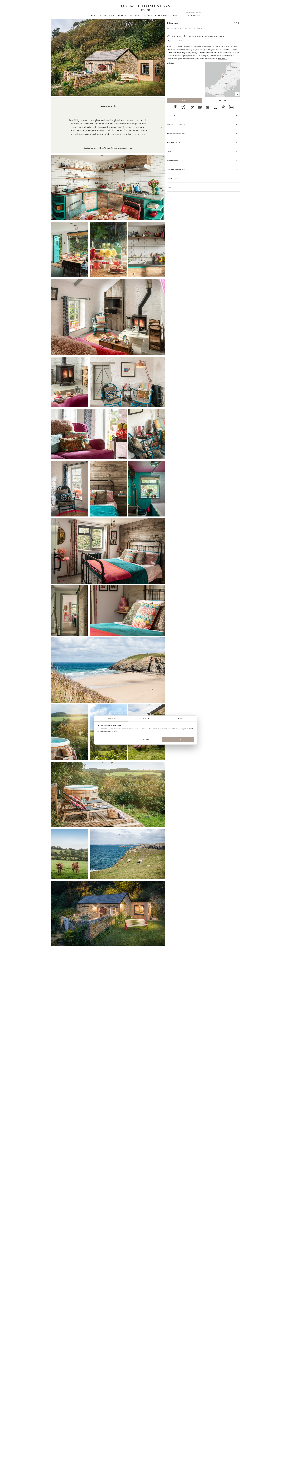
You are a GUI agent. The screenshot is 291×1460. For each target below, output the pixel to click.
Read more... (222, 58)
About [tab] (180, 718)
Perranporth (184, 28)
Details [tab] (145, 718)
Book (184, 101)
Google (113, 148)
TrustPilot (103, 148)
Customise (145, 739)
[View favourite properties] (184, 16)
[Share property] (239, 23)
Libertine (172, 23)
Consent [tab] (111, 718)
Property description (174, 115)
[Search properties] (188, 15)
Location (170, 151)
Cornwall (195, 28)
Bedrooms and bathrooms (176, 124)
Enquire (222, 101)
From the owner (172, 160)
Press (169, 187)
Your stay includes (173, 142)
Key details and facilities (176, 133)
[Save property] (235, 23)
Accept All (177, 739)
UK (202, 28)
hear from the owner (125, 148)
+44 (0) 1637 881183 (193, 12)
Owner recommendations (176, 169)
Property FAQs (172, 178)
